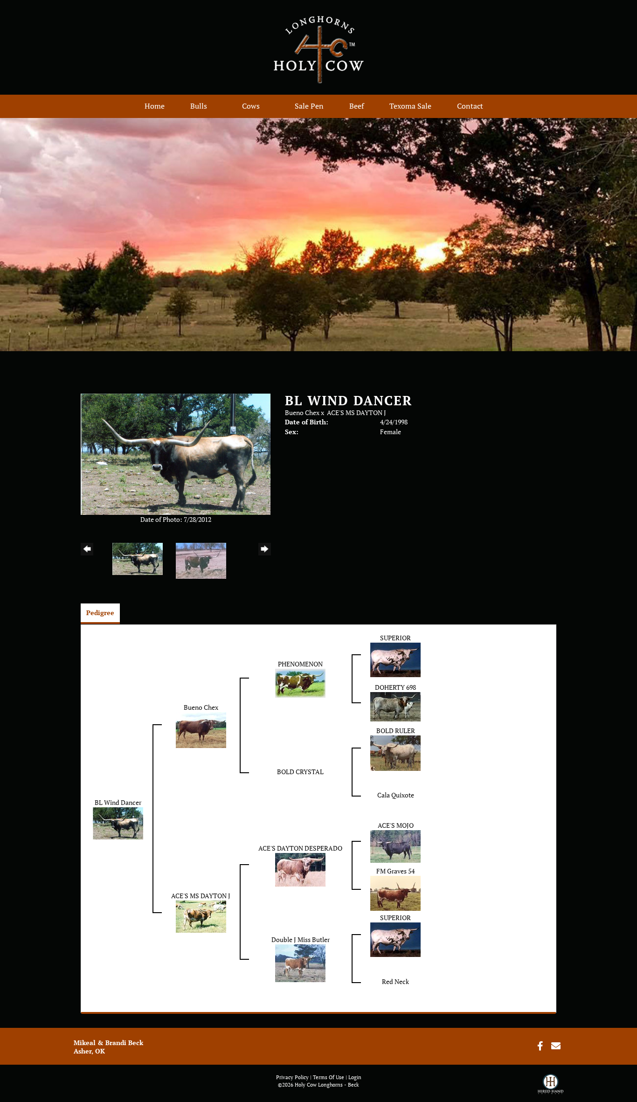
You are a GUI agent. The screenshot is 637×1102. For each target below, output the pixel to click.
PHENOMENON (300, 663)
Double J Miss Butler (300, 939)
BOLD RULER (395, 730)
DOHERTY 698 (395, 687)
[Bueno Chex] (201, 729)
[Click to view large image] (175, 453)
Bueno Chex (302, 412)
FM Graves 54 (395, 870)
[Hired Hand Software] (550, 1088)
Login (354, 1077)
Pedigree (100, 612)
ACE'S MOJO (396, 825)
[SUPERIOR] (395, 659)
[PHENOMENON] (300, 682)
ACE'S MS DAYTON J (356, 412)
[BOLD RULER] (395, 752)
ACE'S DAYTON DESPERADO (300, 848)
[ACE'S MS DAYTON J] (201, 915)
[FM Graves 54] (395, 892)
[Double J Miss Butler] (300, 962)
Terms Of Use (328, 1077)
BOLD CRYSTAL (300, 771)
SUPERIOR (395, 637)
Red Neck (395, 981)
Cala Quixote (395, 794)
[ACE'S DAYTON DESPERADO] (300, 869)
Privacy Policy (292, 1077)
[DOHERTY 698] (395, 705)
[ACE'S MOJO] (395, 845)
